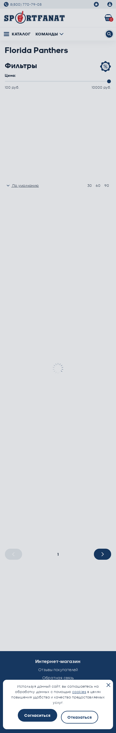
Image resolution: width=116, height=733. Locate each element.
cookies (79, 691)
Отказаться (79, 717)
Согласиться (37, 715)
